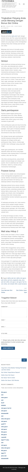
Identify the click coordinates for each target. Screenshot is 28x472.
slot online (4, 284)
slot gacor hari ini (21, 282)
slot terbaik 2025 (12, 284)
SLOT (2, 403)
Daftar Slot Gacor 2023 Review (10, 380)
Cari (24, 360)
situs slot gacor (5, 418)
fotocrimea (8, 1)
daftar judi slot (11, 278)
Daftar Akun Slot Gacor (7, 375)
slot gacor (13, 282)
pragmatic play (17, 280)
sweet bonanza (22, 284)
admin (3, 26)
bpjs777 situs (5, 440)
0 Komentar (5, 28)
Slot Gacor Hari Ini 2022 (8, 377)
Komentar (4, 306)
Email (3, 326)
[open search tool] (19, 4)
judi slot (10, 280)
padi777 (3, 424)
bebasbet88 (4, 413)
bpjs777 (3, 453)
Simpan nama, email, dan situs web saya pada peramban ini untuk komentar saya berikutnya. (13, 342)
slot (2, 395)
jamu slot (14, 36)
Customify (13, 469)
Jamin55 (3, 437)
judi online (4, 280)
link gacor (4, 392)
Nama (3, 320)
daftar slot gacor (21, 278)
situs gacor (4, 397)
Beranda (4, 9)
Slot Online (19, 26)
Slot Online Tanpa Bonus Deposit (10, 372)
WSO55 (3, 405)
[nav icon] (23, 4)
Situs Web (4, 333)
